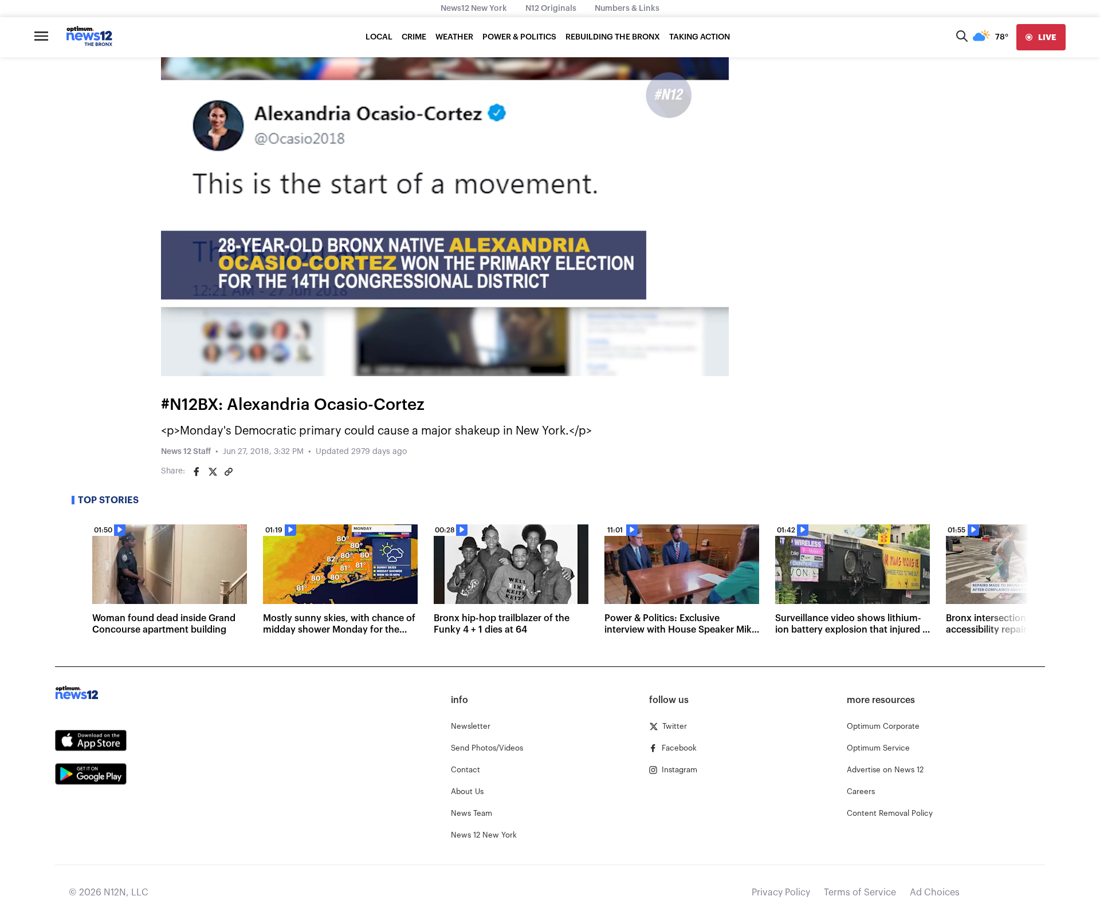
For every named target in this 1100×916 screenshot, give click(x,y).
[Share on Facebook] (196, 471)
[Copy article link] (228, 471)
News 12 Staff (186, 452)
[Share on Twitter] (212, 471)
